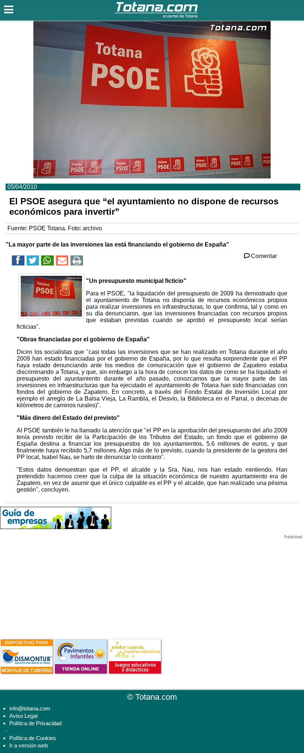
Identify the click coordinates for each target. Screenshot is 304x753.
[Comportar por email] (62, 261)
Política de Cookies (32, 738)
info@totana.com (29, 708)
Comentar (264, 256)
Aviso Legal (23, 716)
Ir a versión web (28, 745)
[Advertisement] (55, 585)
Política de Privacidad (35, 723)
